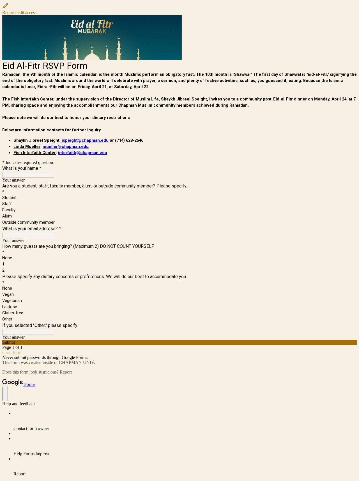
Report (66, 372)
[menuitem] (185, 421)
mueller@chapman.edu (66, 146)
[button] (179, 8)
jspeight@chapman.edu (85, 140)
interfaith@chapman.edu (82, 152)
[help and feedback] (5, 394)
